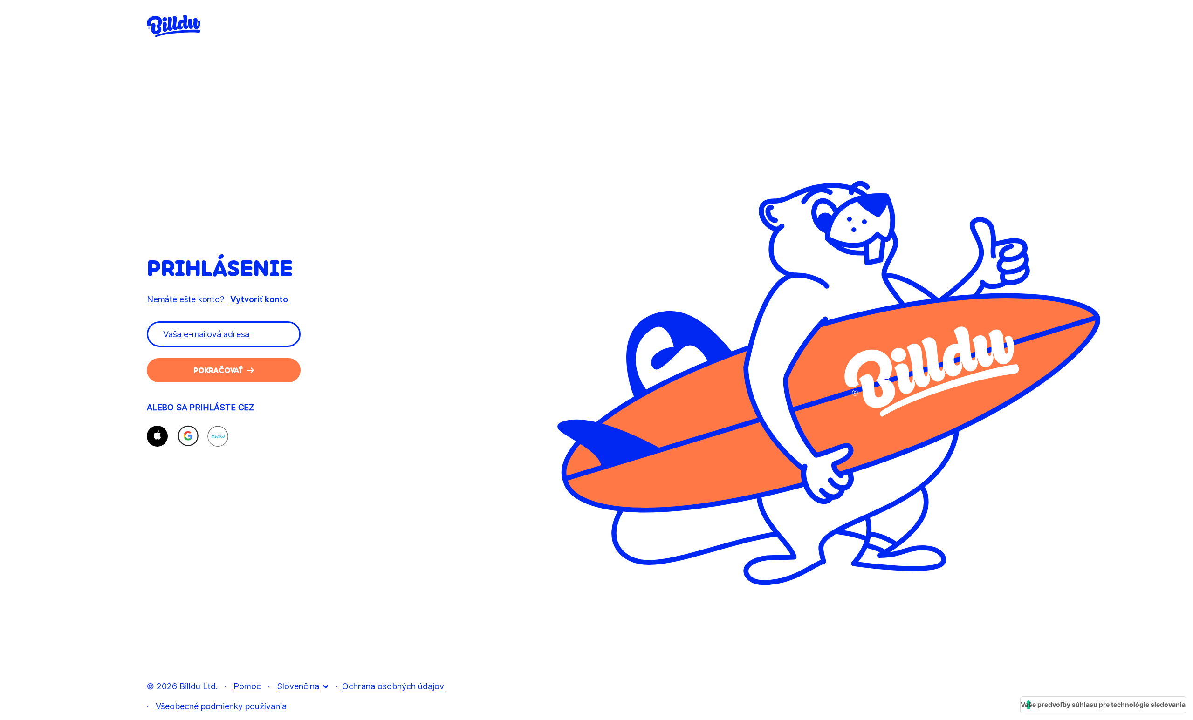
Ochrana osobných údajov (393, 686)
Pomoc (247, 686)
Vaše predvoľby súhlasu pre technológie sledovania (1103, 704)
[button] (157, 436)
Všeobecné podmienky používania (221, 706)
